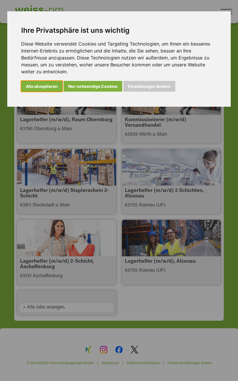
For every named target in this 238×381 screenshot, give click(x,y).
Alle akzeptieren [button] (42, 86)
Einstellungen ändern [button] (149, 86)
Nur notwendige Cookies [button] (93, 86)
